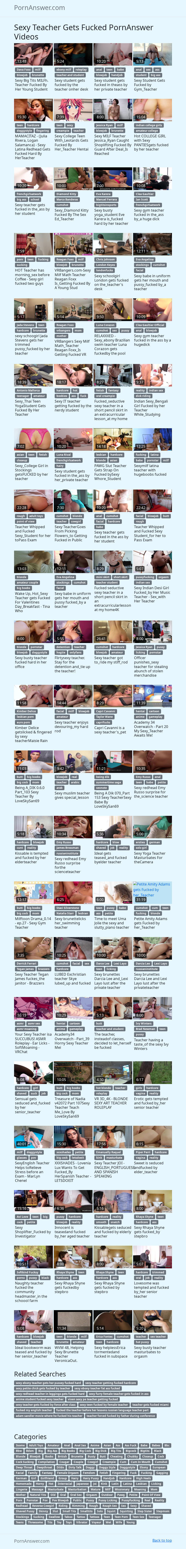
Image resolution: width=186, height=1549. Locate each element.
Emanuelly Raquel (108, 1152)
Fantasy (47, 1473)
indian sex (156, 390)
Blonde (20, 1456)
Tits (49, 1522)
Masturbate (56, 1489)
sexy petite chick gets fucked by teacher (43, 1388)
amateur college (147, 131)
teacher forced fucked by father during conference (121, 1416)
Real (147, 1500)
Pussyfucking (131, 1500)
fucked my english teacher (34, 1410)
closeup (22, 460)
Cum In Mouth (140, 1462)
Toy (59, 1522)
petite (162, 782)
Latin (115, 1484)
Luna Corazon (105, 325)
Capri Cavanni (105, 711)
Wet (108, 1522)
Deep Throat (24, 1467)
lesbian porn (25, 717)
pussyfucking (145, 577)
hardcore (33, 125)
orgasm (164, 577)
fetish (100, 390)
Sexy (133, 1506)
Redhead (22, 1506)
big (45, 1217)
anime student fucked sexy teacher (40, 1399)
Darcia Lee (143, 963)
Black (157, 1451)
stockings (142, 265)
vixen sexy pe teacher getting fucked (93, 1399)
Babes (156, 1445)
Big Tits (116, 1451)
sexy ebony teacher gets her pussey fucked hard (48, 1383)
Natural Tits (38, 1495)
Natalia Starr (65, 913)
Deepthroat (44, 1467)
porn (20, 259)
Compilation (46, 1462)
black (45, 1278)
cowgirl (76, 521)
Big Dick (100, 1451)
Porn (19, 1500)
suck (34, 1093)
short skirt (120, 577)
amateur (39, 396)
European (159, 1467)
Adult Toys (36, 1445)
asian (20, 455)
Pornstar (32, 1500)
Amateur (53, 1445)
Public (77, 1500)
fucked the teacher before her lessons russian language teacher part (102, 1410)
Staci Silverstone (67, 908)
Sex (123, 1506)
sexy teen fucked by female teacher (104, 1405)
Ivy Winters (144, 1023)
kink (99, 1158)
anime (140, 717)
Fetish (104, 1473)
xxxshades (63, 1152)
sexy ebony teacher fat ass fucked (97, 1388)
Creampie (109, 1462)
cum (155, 908)
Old (53, 1495)
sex (148, 70)
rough (21, 516)
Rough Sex (110, 1506)
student (141, 75)
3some (20, 1445)
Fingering (119, 1473)
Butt (103, 1456)
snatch (115, 1222)
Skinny (43, 1511)
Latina (127, 1484)
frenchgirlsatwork (29, 194)
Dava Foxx (24, 70)
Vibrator (81, 1522)
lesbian (101, 455)
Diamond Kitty (66, 194)
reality (140, 390)
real (74, 777)
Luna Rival (63, 455)
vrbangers (63, 330)
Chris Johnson (105, 259)
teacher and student (70, 75)
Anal (67, 1445)
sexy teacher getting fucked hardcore (110, 1383)
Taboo (68, 1517)
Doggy (90, 1467)
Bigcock (131, 1451)
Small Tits (69, 1511)
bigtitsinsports (106, 205)
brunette (38, 75)
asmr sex (34, 1023)
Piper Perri (143, 1152)
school (35, 199)
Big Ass (52, 1451)
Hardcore (125, 1478)
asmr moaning (27, 1029)
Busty (91, 1456)
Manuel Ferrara (106, 199)
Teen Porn (121, 1517)
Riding (63, 1506)
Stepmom (162, 1511)
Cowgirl (93, 1462)
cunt (20, 848)
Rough (93, 1506)
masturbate (114, 1158)
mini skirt (102, 577)
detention (63, 647)
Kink (104, 1484)
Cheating (116, 1456)
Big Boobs (68, 1451)
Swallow (54, 1517)
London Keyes (105, 265)
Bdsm (30, 1451)
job (112, 848)
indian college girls (149, 125)
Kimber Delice (26, 711)
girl (35, 1088)
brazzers (43, 969)
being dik (102, 777)
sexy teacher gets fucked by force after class (46, 1405)
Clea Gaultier (145, 194)
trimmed (158, 1272)
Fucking (146, 1473)
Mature (95, 1489)
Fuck (133, 1473)
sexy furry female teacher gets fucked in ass (119, 1394)
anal (99, 70)
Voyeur (96, 1522)
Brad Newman (145, 1029)
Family (32, 1473)
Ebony (144, 1467)
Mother (21, 1495)
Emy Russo (143, 777)
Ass (118, 1445)
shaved (101, 848)
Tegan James (25, 969)
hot (75, 390)
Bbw (19, 1451)
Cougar (64, 1462)
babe (120, 70)
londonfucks (104, 270)
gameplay (155, 717)
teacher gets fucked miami (150, 1405)
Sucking (38, 1517)
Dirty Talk (75, 1467)
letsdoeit (78, 1158)
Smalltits (86, 1511)
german (154, 842)
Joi (95, 1484)
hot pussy (142, 1342)
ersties (140, 842)
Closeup (147, 1456)
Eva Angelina (145, 259)
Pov (45, 1500)
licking (140, 652)
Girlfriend (47, 1478)
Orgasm (91, 1495)
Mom (154, 1489)
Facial (20, 1473)
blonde (101, 460)
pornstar (153, 460)
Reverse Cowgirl (43, 1506)
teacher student (107, 582)
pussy (125, 330)
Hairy (74, 1478)
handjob (117, 75)
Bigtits (144, 1451)
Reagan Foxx (65, 259)
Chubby (132, 1456)
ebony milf (63, 70)
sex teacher (158, 1337)
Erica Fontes (104, 1337)
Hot (51, 1484)
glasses (22, 1158)
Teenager (155, 1517)
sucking (22, 265)
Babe (144, 1445)
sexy (70, 125)
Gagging (162, 1473)
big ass (155, 75)
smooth (101, 1222)
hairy (60, 466)
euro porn (23, 722)
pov (33, 1158)
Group (63, 1478)
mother (61, 336)
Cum (123, 1462)
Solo (100, 1511)
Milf (107, 1489)
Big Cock (85, 1451)
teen (109, 70)
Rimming (78, 1506)
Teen (107, 1517)
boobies (61, 396)
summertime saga (108, 782)
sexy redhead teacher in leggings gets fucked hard (50, 1394)
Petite (133, 1495)
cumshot (62, 205)
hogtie (60, 652)
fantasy (113, 390)
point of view (25, 521)
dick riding (143, 396)
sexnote (101, 788)
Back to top (162, 1540)
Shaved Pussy (25, 1511)
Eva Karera (103, 194)
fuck (83, 396)
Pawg (121, 1495)
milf (38, 70)
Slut (55, 1511)
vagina (140, 1093)
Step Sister (144, 1511)
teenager (23, 396)
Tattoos (94, 1517)
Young (130, 1522)
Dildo (60, 1467)
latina (155, 455)
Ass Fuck (130, 1445)
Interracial (65, 1484)
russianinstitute (67, 853)
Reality (159, 1500)
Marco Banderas (67, 199)
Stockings (22, 1517)
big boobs (23, 588)
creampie (62, 131)
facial (139, 270)
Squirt (111, 1511)
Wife (119, 1522)
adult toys (36, 516)
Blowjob (35, 1456)
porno (21, 1278)
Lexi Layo (120, 963)
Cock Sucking (25, 1462)
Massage (37, 1489)
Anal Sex (80, 1445)
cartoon (154, 711)
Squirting (126, 1511)
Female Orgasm (68, 1473)
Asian (107, 1445)
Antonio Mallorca (28, 390)
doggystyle (24, 131)
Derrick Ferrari (26, 963)
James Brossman (67, 848)
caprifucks (103, 722)
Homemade (24, 1484)
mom (78, 330)
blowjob (22, 75)
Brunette (77, 1456)
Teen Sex (138, 1517)
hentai (140, 711)
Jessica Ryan (104, 125)
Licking (156, 1484)
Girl (33, 1478)
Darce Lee (102, 963)
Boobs (49, 1456)
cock (20, 1222)
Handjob (109, 1478)
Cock (161, 1456)
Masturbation (77, 1489)
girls (139, 1088)
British (62, 1456)
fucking (43, 259)
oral (138, 1278)
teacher (78, 131)
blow (116, 842)
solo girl (141, 848)
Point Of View (151, 1495)
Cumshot (161, 1462)
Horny (40, 1484)
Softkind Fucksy (27, 1272)
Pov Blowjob (60, 1500)
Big (40, 1451)
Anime (95, 1445)
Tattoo (81, 1517)
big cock (22, 782)
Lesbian (141, 1484)
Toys (69, 1522)
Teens (20, 1522)
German (21, 1478)
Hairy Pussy (91, 1478)
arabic (75, 782)
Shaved (146, 1506)
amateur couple (27, 582)
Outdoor (107, 1495)
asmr (20, 1023)
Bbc (166, 1445)
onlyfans (75, 652)
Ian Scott (142, 199)
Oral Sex (76, 1495)
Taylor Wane (104, 717)
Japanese (82, 1484)
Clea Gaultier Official (150, 325)
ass (157, 70)
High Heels (143, 1478)
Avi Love (22, 1217)
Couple (78, 1462)
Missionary (122, 1489)
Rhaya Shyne (144, 1217)
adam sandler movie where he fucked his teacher (49, 1416)
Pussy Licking (107, 1500)
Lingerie (21, 1489)
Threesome (35, 1522)
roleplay (81, 70)
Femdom (89, 1473)
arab (59, 788)
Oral (63, 1495)
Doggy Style (107, 1467)
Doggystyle (127, 1467)
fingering (42, 131)
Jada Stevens (25, 325)
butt (166, 516)
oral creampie (105, 396)
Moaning (140, 1489)
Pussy (90, 1500)
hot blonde (103, 1088)
